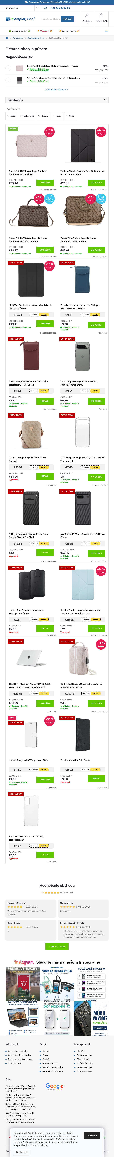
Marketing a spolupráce (53, 1067)
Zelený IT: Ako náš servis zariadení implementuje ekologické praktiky (20, 1120)
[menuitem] (19, 31)
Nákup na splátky (84, 1071)
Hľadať (67, 19)
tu (47, 1145)
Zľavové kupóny (84, 1059)
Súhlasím (92, 1135)
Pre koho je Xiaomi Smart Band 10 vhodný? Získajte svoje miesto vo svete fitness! (20, 1089)
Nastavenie (22, 1152)
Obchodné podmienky (17, 1051)
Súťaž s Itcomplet (84, 1067)
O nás (45, 1055)
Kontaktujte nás (11, 8)
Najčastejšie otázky (85, 1063)
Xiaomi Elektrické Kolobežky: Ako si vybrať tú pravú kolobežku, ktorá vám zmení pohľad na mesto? (20, 1106)
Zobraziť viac (57, 946)
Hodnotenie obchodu (57, 885)
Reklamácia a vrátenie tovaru (20, 1059)
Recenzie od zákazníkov (53, 1071)
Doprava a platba (84, 1055)
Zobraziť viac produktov (55, 89)
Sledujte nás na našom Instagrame (68, 962)
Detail (45, 401)
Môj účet (81, 1051)
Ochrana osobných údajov (19, 1055)
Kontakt (46, 1051)
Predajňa (46, 1059)
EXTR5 (44, 315)
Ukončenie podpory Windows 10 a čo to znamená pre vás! (19, 1114)
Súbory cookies (15, 1063)
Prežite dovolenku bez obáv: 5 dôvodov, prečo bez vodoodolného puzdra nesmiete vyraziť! (20, 1098)
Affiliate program (50, 1063)
